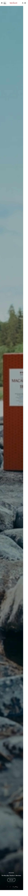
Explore (13, 880)
